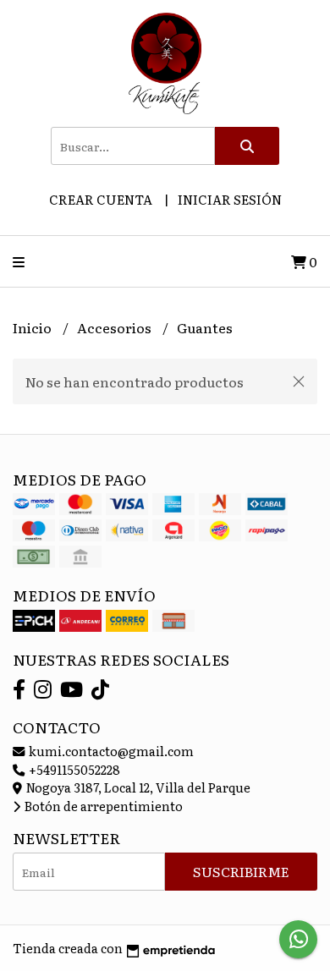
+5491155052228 (73, 769)
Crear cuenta (100, 199)
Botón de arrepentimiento (102, 806)
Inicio (33, 327)
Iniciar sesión (230, 199)
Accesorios (115, 327)
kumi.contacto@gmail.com (110, 751)
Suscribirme (241, 871)
